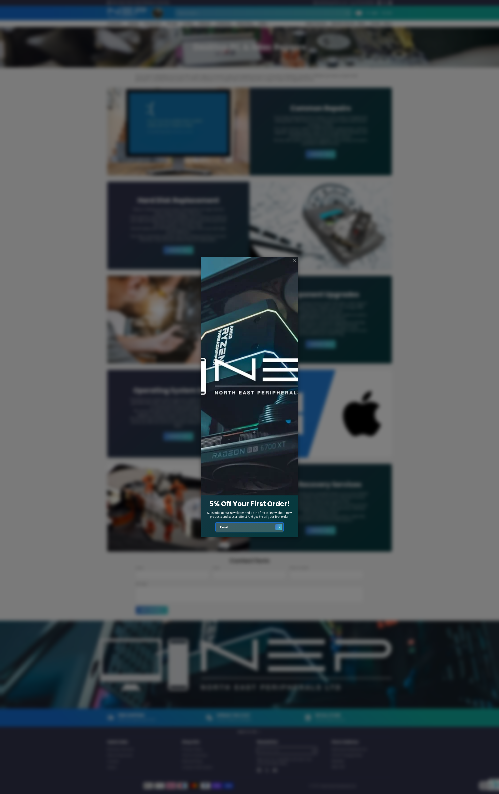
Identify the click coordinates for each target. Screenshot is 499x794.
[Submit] (278, 527)
